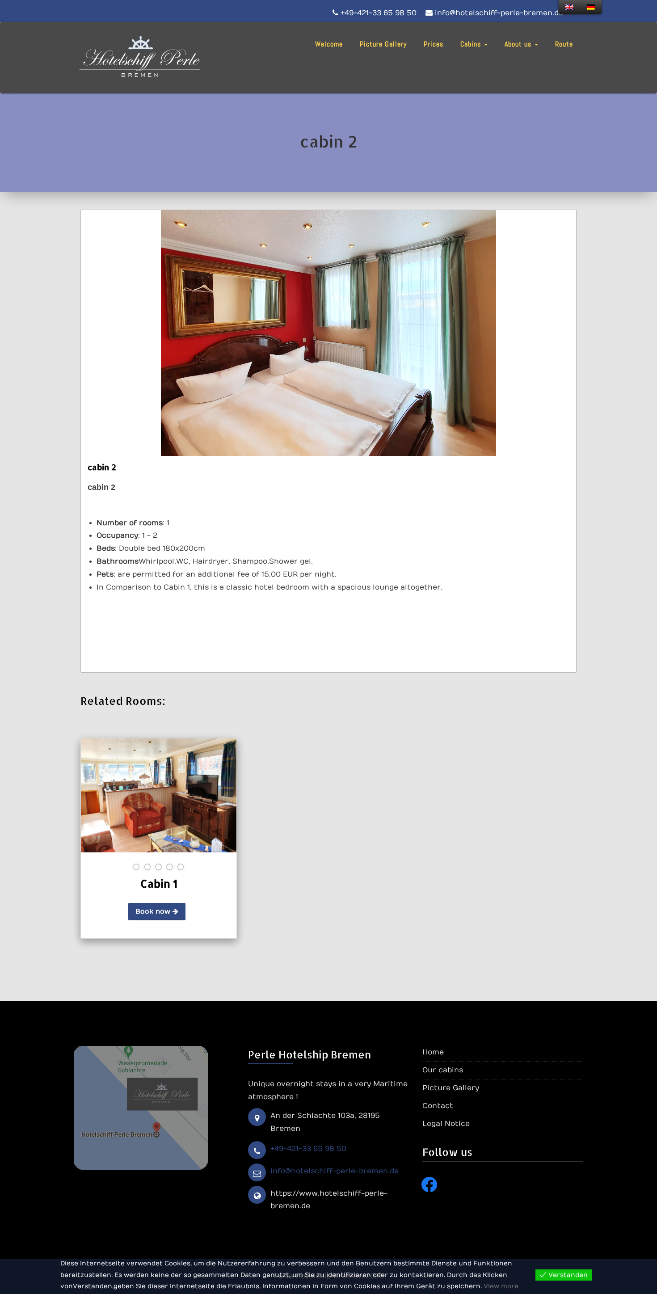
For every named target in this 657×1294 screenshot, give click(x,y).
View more (501, 1286)
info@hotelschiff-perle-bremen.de (334, 1171)
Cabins (471, 44)
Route (564, 44)
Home (433, 1052)
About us (519, 44)
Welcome (329, 44)
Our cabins (442, 1070)
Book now (154, 911)
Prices (433, 44)
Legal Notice (446, 1124)
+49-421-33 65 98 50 (308, 1149)
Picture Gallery (383, 44)
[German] (591, 7)
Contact (437, 1106)
